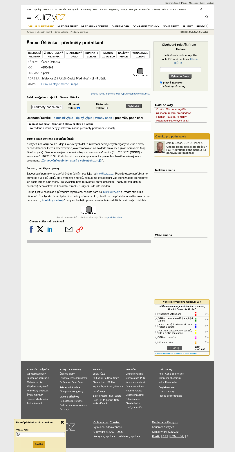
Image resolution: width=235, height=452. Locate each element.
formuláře (137, 407)
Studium (210, 3)
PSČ (142, 378)
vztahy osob (103, 117)
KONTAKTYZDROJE (91, 55)
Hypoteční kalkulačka (37, 399)
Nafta (117, 400)
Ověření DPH (120, 26)
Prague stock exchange (170, 396)
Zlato (95, 9)
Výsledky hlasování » (165, 354)
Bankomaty (75, 369)
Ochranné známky (146, 26)
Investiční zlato (106, 396)
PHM (102, 400)
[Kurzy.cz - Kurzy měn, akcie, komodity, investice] (50, 20)
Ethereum (119, 386)
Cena (168, 374)
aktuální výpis (63, 117)
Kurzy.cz (31, 32)
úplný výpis (84, 117)
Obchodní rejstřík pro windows (173, 112)
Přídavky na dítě (35, 382)
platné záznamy (172, 82)
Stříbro (118, 396)
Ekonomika (98, 382)
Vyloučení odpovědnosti (107, 427)
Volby (161, 382)
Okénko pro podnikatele (170, 136)
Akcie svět (60, 9)
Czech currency (166, 391)
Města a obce (132, 378)
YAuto (184, 3)
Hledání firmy (67, 26)
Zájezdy (177, 3)
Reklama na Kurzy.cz (165, 422)
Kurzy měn (73, 9)
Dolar (80, 382)
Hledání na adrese (94, 26)
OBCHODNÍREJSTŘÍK (34, 55)
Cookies (115, 422)
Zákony (156, 9)
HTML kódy (177, 436)
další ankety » (191, 354)
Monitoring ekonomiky (170, 378)
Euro (74, 382)
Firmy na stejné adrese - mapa (59, 84)
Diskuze (182, 9)
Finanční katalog (134, 390)
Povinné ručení (34, 403)
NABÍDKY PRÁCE (123, 55)
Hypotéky (114, 9)
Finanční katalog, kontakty (171, 116)
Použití (156, 436)
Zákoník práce (133, 399)
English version (167, 387)
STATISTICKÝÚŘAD (74, 55)
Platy (80, 391)
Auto (161, 374)
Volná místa (74, 387)
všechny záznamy (173, 86)
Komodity (86, 9)
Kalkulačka (144, 9)
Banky (63, 369)
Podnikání (131, 369)
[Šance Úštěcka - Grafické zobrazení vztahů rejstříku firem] (140, 75)
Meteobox (193, 3)
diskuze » (180, 354)
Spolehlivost (178, 374)
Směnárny (65, 382)
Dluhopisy (98, 378)
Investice (97, 369)
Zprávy (37, 9)
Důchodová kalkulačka (38, 378)
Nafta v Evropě (100, 403)
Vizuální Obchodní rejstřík (171, 109)
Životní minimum (35, 395)
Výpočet (44, 369)
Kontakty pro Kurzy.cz (165, 431)
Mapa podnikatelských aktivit (172, 120)
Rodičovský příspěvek (37, 390)
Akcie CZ (48, 9)
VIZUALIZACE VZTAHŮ (140, 55)
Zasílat (39, 444)
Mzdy (74, 391)
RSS (165, 436)
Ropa (95, 400)
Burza (96, 374)
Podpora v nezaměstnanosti (74, 405)
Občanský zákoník (135, 395)
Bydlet (202, 3)
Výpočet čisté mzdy (36, 374)
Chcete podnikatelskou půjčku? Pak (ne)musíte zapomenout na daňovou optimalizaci (186, 149)
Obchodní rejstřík (44, 32)
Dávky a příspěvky (69, 396)
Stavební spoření (78, 378)
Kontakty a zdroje (52, 200)
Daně (128, 407)
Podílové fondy (111, 378)
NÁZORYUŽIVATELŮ (108, 55)
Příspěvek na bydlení (37, 386)
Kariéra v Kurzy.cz (163, 427)
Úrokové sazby (67, 374)
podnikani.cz (114, 217)
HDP (108, 382)
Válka (173, 9)
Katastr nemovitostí (135, 382)
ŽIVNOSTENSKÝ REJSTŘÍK (53, 55)
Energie (133, 9)
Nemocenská (66, 401)
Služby (187, 26)
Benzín (109, 400)
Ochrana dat (100, 422)
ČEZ (102, 374)
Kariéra (168, 3)
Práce (165, 9)
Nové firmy (171, 26)
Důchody (64, 409)
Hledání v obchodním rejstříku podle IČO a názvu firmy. (180, 59)
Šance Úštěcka (61, 32)
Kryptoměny (99, 386)
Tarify (124, 9)
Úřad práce (65, 391)
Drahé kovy (99, 391)
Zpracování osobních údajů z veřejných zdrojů (72, 160)
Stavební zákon (133, 403)
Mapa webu (171, 382)
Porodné (78, 401)
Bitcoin (103, 9)
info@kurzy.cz (105, 173)
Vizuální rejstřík (41, 26)
